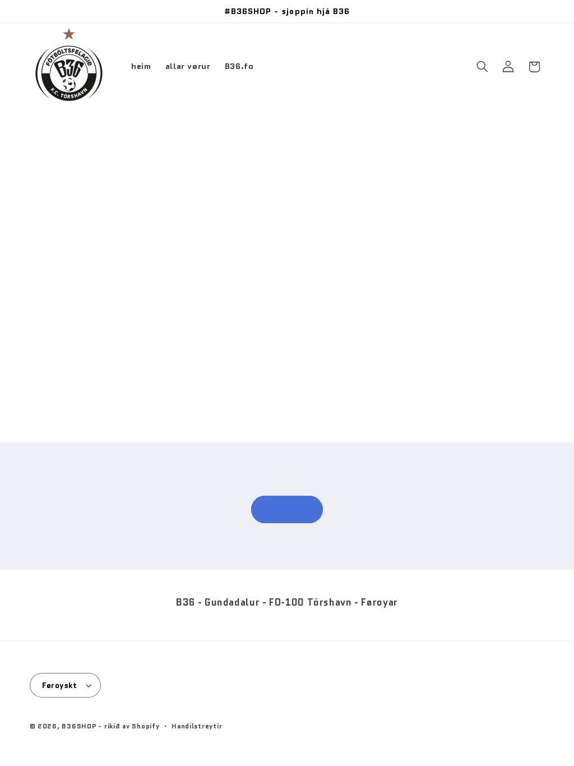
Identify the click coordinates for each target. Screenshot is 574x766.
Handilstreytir (197, 726)
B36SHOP (79, 726)
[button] (482, 67)
